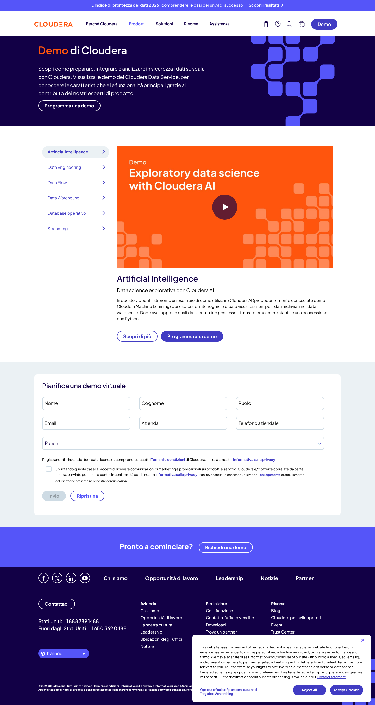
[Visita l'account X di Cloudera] (57, 578)
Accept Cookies (347, 690)
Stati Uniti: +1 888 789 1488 (68, 621)
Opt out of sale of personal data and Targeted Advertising (228, 692)
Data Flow (57, 182)
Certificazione (219, 610)
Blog (275, 610)
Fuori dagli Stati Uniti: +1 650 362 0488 (82, 628)
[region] (281, 668)
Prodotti (137, 23)
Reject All (309, 690)
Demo (324, 24)
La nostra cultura (156, 624)
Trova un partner (221, 632)
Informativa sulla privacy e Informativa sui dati (150, 685)
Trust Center (283, 632)
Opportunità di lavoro (171, 578)
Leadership (229, 578)
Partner (305, 578)
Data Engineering (64, 167)
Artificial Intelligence (68, 151)
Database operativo (67, 213)
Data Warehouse (63, 197)
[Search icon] (289, 24)
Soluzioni (164, 23)
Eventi (277, 624)
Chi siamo (116, 578)
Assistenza (219, 23)
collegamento (270, 475)
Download (216, 624)
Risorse (191, 23)
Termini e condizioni (168, 459)
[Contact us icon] (266, 24)
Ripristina (87, 496)
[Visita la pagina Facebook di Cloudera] (43, 578)
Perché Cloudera (102, 23)
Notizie (269, 578)
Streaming (58, 228)
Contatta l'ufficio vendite (230, 617)
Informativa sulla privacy (254, 459)
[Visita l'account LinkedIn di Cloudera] (71, 578)
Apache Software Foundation (166, 689)
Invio (53, 496)
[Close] (362, 640)
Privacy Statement (331, 677)
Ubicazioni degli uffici (161, 639)
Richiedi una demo (225, 547)
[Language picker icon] (301, 25)
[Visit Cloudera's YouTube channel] (85, 578)
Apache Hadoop (48, 689)
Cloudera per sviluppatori (296, 617)
